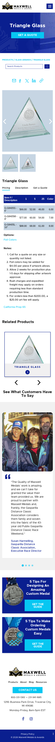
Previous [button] (4, 121)
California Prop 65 (15, 307)
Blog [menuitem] (31, 682)
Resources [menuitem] (41, 682)
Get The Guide (38, 605)
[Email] (14, 81)
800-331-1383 (18, 697)
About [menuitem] (23, 682)
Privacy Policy (27, 734)
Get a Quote (27, 35)
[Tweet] (27, 81)
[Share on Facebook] (20, 81)
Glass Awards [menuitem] (23, 60)
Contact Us (28, 690)
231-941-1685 (35, 697)
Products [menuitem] (7, 60)
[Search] (47, 66)
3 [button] (29, 565)
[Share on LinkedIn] (34, 81)
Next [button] (50, 121)
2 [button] (26, 565)
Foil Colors (10, 239)
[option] (27, 121)
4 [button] (32, 565)
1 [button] (23, 565)
